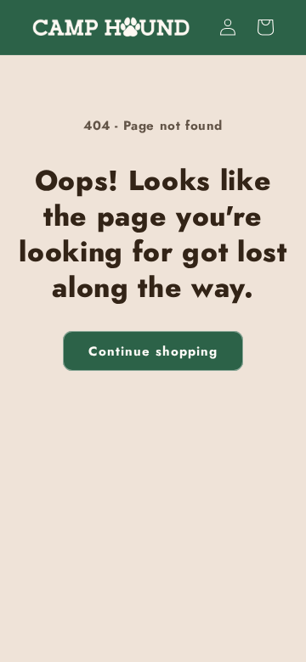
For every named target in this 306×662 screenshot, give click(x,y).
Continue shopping (153, 351)
